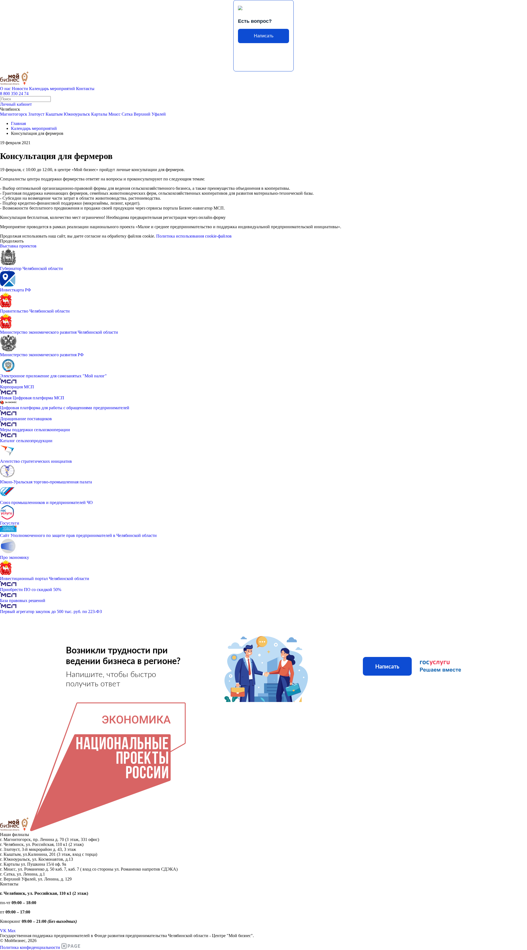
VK (3, 930)
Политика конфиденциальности (30, 947)
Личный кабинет (16, 104)
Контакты (85, 88)
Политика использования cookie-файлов (194, 236)
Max (12, 930)
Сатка (127, 114)
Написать (263, 36)
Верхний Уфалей (150, 114)
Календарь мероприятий (52, 88)
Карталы (99, 114)
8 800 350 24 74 (14, 93)
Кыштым (54, 114)
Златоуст (36, 114)
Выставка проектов (18, 246)
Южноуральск (77, 114)
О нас (5, 88)
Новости (20, 88)
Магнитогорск (13, 114)
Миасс (114, 114)
